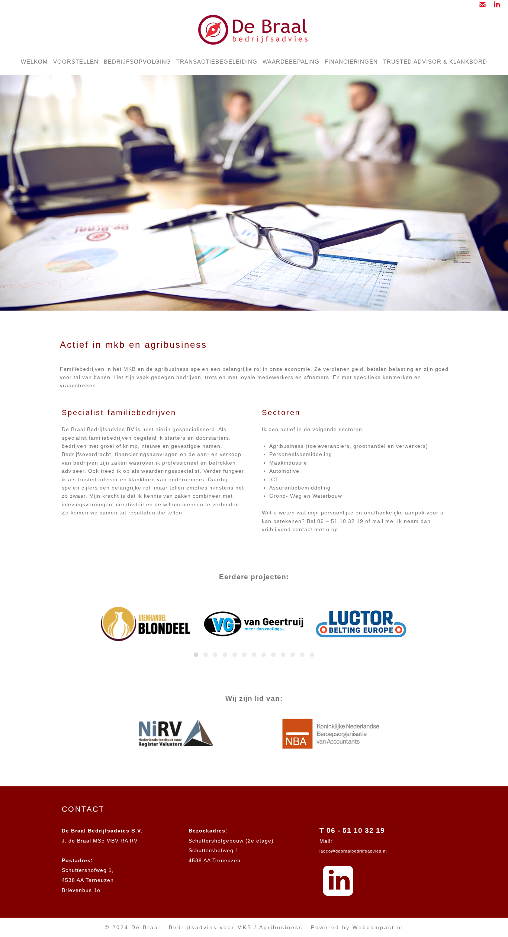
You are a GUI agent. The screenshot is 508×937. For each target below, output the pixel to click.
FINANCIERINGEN (351, 61)
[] (480, 6)
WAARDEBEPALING (291, 61)
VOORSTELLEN (76, 61)
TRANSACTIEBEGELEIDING (216, 61)
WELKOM (34, 61)
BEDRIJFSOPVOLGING (137, 61)
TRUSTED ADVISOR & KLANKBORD (435, 61)
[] (495, 6)
